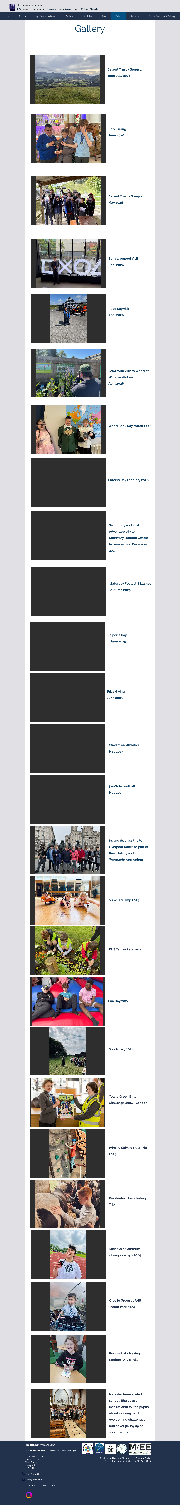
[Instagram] (29, 1495)
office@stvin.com (33, 1479)
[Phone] (23, 1473)
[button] (67, 79)
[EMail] (23, 1479)
